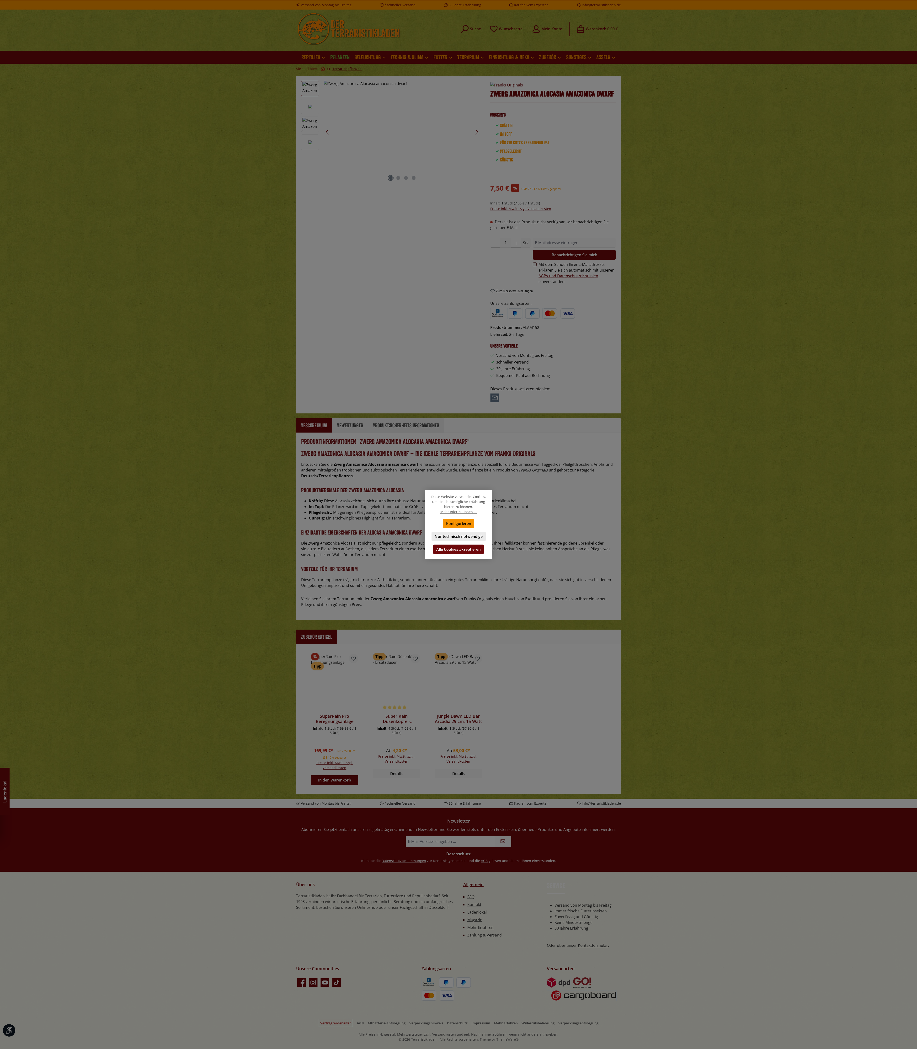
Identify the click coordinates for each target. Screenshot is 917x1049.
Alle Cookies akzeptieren (458, 549)
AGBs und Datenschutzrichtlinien (568, 275)
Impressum (480, 1023)
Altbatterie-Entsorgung (386, 1023)
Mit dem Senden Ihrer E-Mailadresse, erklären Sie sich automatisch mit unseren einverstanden (576, 273)
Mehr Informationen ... (458, 511)
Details (396, 773)
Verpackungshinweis (426, 1023)
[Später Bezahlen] (532, 313)
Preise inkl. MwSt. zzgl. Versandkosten (520, 208)
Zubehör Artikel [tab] (316, 636)
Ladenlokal (477, 912)
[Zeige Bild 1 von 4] (391, 178)
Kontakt (474, 904)
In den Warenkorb (334, 780)
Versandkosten (444, 1034)
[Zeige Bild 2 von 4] (398, 178)
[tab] (314, 425)
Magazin (474, 919)
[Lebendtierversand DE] (582, 982)
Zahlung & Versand (484, 935)
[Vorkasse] (497, 313)
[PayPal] (514, 313)
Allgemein (473, 884)
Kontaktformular (593, 945)
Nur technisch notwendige (459, 536)
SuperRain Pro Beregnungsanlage (334, 718)
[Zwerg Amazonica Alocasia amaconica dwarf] (402, 132)
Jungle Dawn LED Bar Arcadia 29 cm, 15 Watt (458, 718)
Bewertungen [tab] (350, 425)
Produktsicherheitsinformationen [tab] (406, 425)
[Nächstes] (476, 132)
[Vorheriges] (327, 132)
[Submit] (503, 841)
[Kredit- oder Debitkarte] (558, 313)
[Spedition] (582, 995)
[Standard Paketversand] (558, 982)
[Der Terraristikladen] (323, 68)
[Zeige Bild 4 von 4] (414, 178)
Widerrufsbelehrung (538, 1023)
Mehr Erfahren (480, 927)
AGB (484, 860)
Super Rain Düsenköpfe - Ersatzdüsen (396, 718)
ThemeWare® (507, 1039)
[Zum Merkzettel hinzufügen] (353, 658)
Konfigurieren (458, 523)
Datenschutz (457, 1023)
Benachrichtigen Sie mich (574, 254)
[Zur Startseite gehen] (348, 29)
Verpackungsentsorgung (578, 1023)
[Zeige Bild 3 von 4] (406, 178)
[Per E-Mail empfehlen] (494, 397)
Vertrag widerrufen (336, 1023)
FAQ (470, 896)
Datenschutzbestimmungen (404, 860)
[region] (390, 132)
